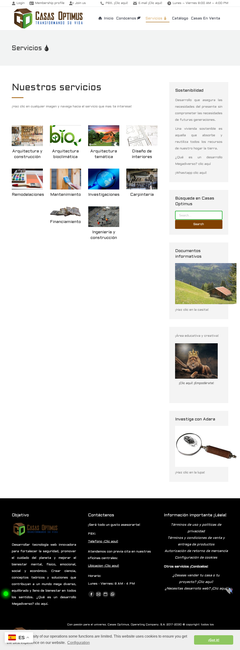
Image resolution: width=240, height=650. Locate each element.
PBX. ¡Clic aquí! (117, 3)
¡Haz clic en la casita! (192, 309)
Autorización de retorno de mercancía (196, 551)
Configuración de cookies (196, 557)
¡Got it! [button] (213, 640)
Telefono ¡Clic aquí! (103, 541)
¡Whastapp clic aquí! (191, 172)
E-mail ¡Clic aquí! (150, 3)
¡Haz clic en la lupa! (190, 472)
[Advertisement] (85, 282)
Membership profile (49, 3)
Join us (80, 3)
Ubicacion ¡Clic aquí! (103, 565)
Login (21, 3)
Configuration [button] (78, 643)
